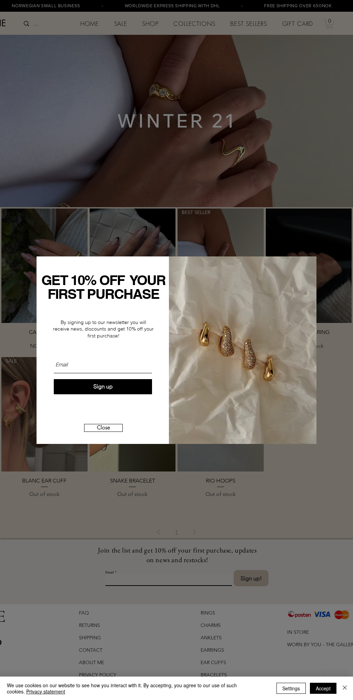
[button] (103, 428)
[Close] (345, 688)
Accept (323, 688)
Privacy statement (45, 691)
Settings (291, 688)
